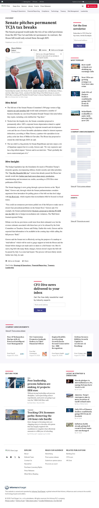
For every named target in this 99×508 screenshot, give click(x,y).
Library (30, 6)
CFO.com (35, 1)
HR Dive (42, 1)
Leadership (84, 11)
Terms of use (20, 501)
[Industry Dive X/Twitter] (15, 457)
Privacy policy (10, 501)
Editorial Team (29, 457)
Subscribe (93, 6)
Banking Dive (27, 1)
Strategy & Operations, (23, 265)
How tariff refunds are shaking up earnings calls (88, 68)
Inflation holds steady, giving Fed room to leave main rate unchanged (83, 427)
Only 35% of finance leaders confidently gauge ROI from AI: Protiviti (87, 99)
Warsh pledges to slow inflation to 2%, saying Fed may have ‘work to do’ (84, 383)
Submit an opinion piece (53, 460)
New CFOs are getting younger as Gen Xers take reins (88, 82)
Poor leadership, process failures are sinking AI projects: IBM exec (39, 385)
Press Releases (46, 6)
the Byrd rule (14, 196)
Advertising (49, 454)
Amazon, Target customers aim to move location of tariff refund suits (83, 398)
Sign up (79, 45)
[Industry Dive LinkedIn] (7, 457)
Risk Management (73, 11)
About (26, 454)
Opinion (24, 6)
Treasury (63, 11)
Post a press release (84, 186)
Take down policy (32, 501)
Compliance (45, 11)
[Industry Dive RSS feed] (19, 457)
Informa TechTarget (38, 491)
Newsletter (28, 464)
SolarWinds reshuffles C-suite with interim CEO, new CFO (87, 116)
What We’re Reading (31, 474)
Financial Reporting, (39, 265)
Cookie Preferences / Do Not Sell (50, 501)
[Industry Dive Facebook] (11, 457)
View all (73, 186)
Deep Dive (16, 6)
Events (36, 6)
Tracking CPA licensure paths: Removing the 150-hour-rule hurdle (41, 416)
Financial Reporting (34, 11)
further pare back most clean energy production (36, 176)
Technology (54, 11)
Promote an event (83, 221)
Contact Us (28, 460)
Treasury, (51, 265)
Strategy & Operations (18, 11)
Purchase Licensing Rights (33, 467)
